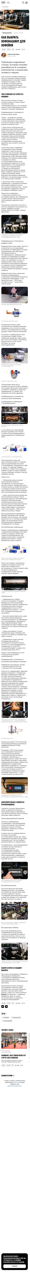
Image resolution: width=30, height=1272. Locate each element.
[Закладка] (12, 1065)
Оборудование (7, 32)
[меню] (8, 2)
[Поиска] (23, 2)
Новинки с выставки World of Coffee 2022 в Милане (13, 1056)
